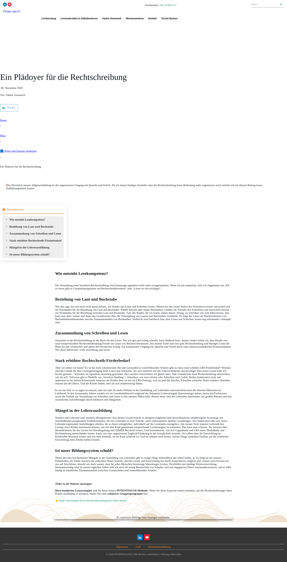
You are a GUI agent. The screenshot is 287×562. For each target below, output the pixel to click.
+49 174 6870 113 (167, 5)
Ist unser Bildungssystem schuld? (29, 254)
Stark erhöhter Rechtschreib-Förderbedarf (35, 240)
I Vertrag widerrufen (170, 554)
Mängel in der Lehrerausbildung (29, 247)
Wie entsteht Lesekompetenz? (27, 219)
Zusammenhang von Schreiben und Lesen (35, 233)
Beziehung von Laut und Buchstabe (31, 226)
